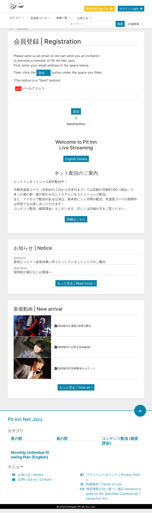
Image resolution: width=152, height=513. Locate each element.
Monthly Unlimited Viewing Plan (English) (30, 454)
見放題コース (38, 18)
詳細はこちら (76, 219)
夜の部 (16, 438)
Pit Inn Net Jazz (25, 419)
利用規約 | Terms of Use (104, 484)
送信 (76, 111)
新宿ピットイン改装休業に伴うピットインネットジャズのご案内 (59, 262)
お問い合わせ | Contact (35, 479)
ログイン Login (129, 8)
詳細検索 (134, 24)
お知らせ (82, 18)
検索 (120, 24)
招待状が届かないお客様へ (33, 272)
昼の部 (62, 438)
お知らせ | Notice (30, 475)
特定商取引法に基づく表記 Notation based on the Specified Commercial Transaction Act (113, 493)
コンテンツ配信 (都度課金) (120, 440)
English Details (76, 159)
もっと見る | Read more (74, 283)
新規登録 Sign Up (97, 8)
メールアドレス (33, 88)
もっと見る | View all (74, 387)
